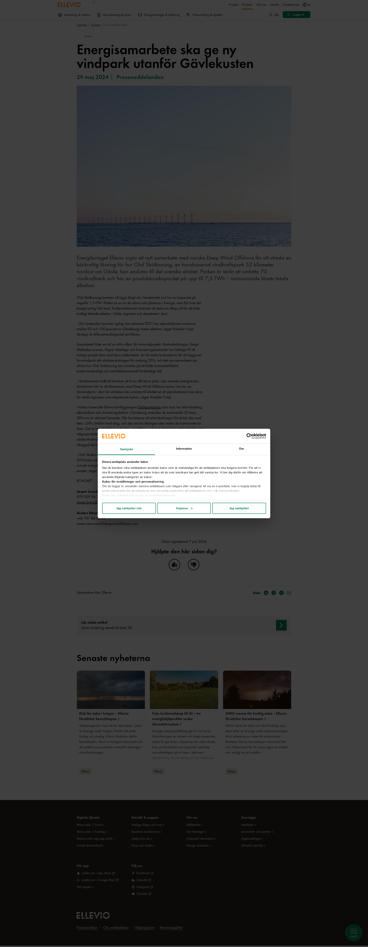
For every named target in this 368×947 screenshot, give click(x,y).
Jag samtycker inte (129, 508)
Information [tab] (184, 448)
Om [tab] (241, 448)
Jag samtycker (239, 508)
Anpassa (182, 508)
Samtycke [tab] (126, 449)
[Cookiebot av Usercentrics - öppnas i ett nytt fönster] (249, 436)
